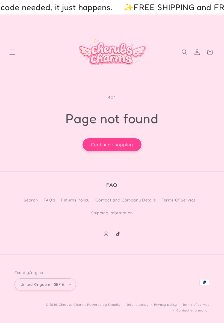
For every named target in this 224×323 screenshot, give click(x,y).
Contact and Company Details (125, 200)
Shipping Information (112, 212)
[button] (12, 52)
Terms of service (196, 304)
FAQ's (49, 200)
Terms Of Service (179, 200)
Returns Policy (75, 200)
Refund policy (137, 304)
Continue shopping (112, 144)
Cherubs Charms (72, 304)
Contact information (193, 310)
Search (31, 200)
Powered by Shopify (103, 304)
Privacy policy (165, 304)
